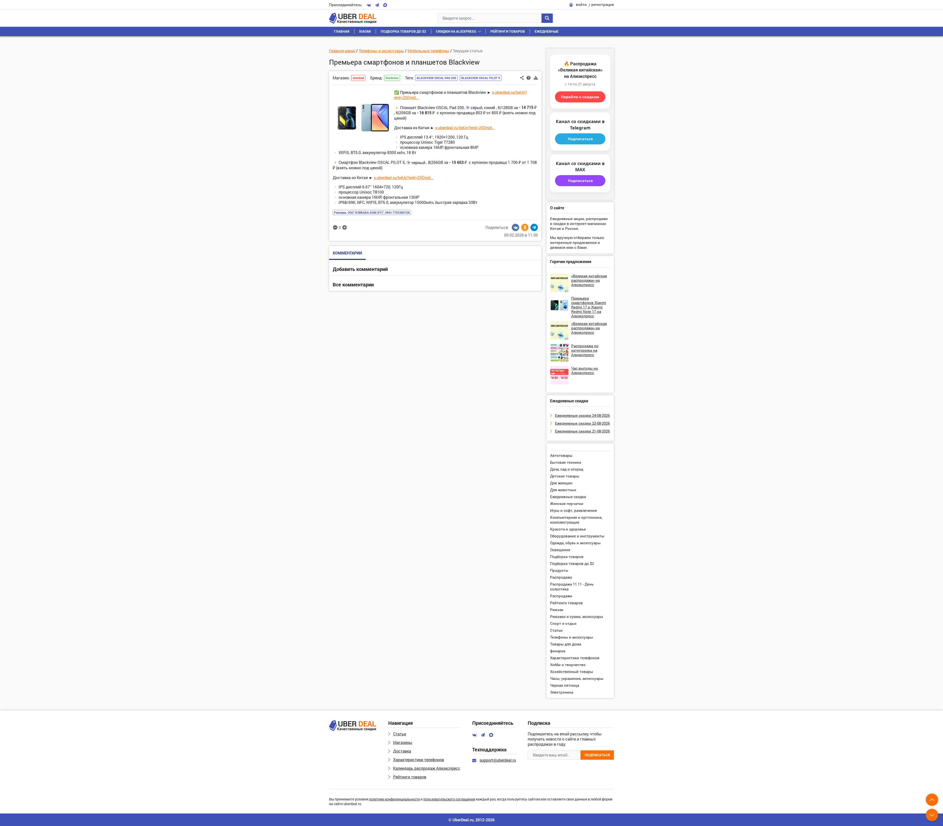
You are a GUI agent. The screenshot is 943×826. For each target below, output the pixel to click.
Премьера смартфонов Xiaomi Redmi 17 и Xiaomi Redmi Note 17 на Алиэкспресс (588, 307)
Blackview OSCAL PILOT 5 (480, 78)
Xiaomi (365, 31)
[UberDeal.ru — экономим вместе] (352, 18)
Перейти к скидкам (580, 96)
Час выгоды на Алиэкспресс (584, 370)
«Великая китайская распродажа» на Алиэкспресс (589, 280)
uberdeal (358, 78)
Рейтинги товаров (507, 31)
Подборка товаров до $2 (403, 31)
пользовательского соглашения (449, 799)
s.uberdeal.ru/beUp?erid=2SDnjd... (403, 177)
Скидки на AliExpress (456, 31)
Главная (341, 31)
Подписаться (580, 138)
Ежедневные (546, 31)
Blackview (392, 78)
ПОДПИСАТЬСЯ (597, 755)
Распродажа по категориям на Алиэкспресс (584, 350)
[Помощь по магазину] (529, 77)
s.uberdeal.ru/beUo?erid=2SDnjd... (465, 127)
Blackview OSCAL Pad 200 (436, 78)
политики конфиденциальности (394, 799)
